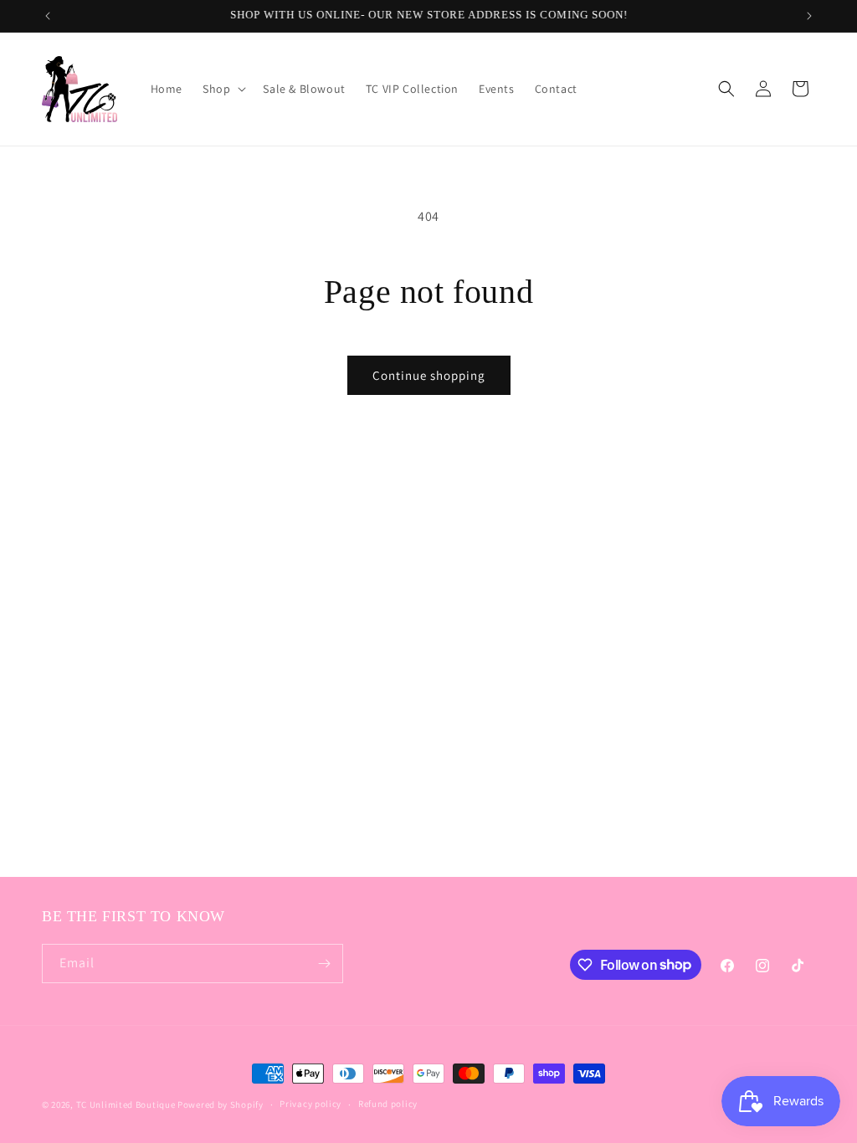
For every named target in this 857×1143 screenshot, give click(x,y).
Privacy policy (310, 1104)
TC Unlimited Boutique (126, 1104)
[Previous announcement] (47, 16)
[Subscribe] (323, 963)
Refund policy (388, 1104)
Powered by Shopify (220, 1104)
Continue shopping (428, 375)
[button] (222, 88)
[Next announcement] (809, 16)
